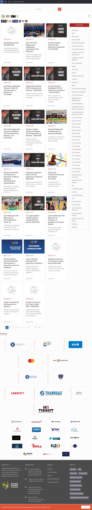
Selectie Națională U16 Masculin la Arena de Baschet (55, 131)
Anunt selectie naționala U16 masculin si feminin (34, 261)
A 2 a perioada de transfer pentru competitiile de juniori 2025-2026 (32, 219)
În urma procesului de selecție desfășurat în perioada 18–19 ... (54, 229)
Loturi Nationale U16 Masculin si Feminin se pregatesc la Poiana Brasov (56, 220)
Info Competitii (77, 63)
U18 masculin (76, 136)
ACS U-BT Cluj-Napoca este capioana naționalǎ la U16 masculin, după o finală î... (34, 56)
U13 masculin (76, 168)
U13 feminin (76, 172)
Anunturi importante (78, 92)
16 (39, 327)
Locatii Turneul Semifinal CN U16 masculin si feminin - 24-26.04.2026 (56, 89)
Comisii (74, 192)
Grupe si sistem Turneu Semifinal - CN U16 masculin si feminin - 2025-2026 (34, 132)
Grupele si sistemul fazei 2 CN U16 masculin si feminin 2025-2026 (34, 175)
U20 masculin (76, 130)
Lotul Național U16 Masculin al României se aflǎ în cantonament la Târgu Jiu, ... (12, 227)
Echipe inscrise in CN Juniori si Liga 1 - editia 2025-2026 (56, 261)
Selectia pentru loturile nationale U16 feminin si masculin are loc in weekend (11, 263)
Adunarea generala (78, 43)
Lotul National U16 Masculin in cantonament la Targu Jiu (11, 219)
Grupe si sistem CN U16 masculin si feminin (11, 304)
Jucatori (74, 79)
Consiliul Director (77, 46)
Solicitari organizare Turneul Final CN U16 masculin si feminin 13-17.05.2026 (12, 90)
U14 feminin (76, 165)
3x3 (73, 186)
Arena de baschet (77, 76)
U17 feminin (76, 146)
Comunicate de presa (79, 89)
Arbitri (74, 66)
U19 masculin (76, 201)
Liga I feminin (76, 121)
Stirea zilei (75, 36)
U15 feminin (76, 159)
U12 (73, 198)
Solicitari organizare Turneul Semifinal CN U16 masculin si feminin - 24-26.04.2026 (12, 133)
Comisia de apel (75, 489)
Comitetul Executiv (78, 49)
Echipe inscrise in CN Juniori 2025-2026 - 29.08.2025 (33, 304)
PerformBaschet (77, 103)
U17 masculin (76, 143)
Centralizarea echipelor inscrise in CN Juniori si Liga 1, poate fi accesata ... (56, 268)
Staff (73, 85)
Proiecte (74, 224)
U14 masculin (76, 162)
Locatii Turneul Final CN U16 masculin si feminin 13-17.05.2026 (56, 46)
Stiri (73, 33)
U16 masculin (76, 149)
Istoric (74, 73)
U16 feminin (76, 152)
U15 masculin (76, 156)
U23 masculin (76, 124)
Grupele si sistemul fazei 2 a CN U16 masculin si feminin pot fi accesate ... (34, 184)
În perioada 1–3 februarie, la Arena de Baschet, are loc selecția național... (56, 139)
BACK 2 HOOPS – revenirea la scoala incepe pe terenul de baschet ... (36, 499)
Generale (75, 30)
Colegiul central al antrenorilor (79, 497)
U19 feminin (76, 205)
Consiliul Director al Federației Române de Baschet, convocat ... (54, 184)
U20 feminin (76, 133)
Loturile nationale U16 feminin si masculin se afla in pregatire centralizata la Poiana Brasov (11, 177)
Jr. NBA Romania (77, 189)
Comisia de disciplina (76, 493)
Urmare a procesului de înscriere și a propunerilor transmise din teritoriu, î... (11, 273)
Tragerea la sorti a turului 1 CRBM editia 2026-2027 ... (35, 481)
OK (86, 507)
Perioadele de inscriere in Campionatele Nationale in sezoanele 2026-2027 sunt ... (12, 50)
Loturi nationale (77, 195)
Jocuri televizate (77, 95)
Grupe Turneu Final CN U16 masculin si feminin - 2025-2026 (34, 88)
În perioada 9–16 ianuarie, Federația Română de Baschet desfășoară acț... (11, 188)
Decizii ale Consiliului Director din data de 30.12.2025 (56, 175)
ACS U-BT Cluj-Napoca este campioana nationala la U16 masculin (32, 47)
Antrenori (75, 82)
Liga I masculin (77, 117)
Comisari (75, 69)
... (48, 52)
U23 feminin (76, 127)
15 (35, 327)
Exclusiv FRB (76, 40)
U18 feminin (76, 140)
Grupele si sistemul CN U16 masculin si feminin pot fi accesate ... (11, 312)
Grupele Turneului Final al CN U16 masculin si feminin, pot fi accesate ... (34, 95)
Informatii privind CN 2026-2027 (11, 44)
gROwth (74, 227)
